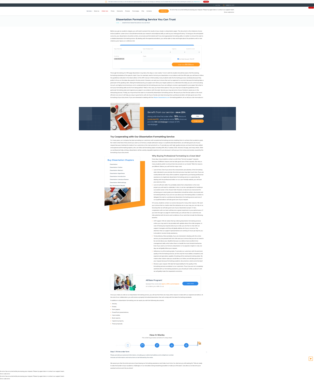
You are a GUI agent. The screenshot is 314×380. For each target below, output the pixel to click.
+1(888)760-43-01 (229, 5)
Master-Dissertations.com (162, 97)
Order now (105, 11)
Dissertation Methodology (118, 182)
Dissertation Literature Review (119, 179)
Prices (112, 11)
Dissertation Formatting (117, 191)
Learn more (190, 283)
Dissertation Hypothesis (117, 173)
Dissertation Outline (116, 167)
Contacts (149, 11)
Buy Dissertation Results (117, 185)
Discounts (120, 11)
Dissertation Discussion (117, 188)
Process (127, 11)
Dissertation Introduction (118, 176)
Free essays (135, 11)
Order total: (186, 64)
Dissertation (113, 164)
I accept (206, 1)
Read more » (197, 1)
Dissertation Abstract (116, 170)
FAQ (142, 11)
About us (96, 11)
